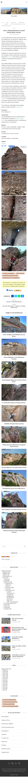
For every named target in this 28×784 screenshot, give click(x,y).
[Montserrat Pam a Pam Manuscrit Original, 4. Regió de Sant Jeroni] (5, 630)
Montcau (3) (10, 599)
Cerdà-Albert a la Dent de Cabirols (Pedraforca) (18, 655)
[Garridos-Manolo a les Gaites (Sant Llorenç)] (14, 457)
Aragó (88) (6, 580)
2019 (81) (5, 680)
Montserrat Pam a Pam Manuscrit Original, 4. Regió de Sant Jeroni (19, 629)
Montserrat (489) (10, 587)
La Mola (6, 24)
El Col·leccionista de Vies (7, 727)
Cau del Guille (18, 107)
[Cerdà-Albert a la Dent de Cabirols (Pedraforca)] (5, 657)
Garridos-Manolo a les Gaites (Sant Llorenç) (14, 467)
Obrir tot (3, 570)
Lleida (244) (7, 607)
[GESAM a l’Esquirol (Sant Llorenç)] (14, 413)
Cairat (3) (9, 591)
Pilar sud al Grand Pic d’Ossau (17, 619)
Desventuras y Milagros (7, 723)
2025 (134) (5, 671)
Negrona (3, 98)
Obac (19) (9, 600)
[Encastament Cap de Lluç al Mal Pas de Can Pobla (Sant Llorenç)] (14, 478)
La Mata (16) (10, 594)
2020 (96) (5, 678)
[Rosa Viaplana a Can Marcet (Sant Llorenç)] (14, 499)
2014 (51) (5, 687)
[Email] (12, 763)
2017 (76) (5, 683)
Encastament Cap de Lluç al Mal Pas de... (14, 488)
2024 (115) (5, 673)
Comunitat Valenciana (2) (10, 603)
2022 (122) (5, 675)
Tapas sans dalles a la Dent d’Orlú (19, 646)
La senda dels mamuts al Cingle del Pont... (14, 402)
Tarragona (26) (7, 608)
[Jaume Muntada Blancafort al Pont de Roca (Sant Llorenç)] (14, 369)
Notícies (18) (6, 575)
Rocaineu (3, 745)
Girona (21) (7, 606)
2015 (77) (5, 685)
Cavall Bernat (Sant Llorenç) (10, 275)
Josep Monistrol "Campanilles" (11, 277)
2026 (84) (5, 670)
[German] (7, 556)
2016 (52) (5, 684)
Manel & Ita (4, 741)
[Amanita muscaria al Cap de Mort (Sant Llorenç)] (14, 520)
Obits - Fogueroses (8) (12, 601)
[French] (5, 556)
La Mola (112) (10, 596)
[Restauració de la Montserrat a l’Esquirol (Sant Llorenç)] (14, 434)
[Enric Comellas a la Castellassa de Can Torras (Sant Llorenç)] (14, 324)
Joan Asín (3, 734)
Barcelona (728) (8, 582)
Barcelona (13, 22)
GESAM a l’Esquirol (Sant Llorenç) (14, 423)
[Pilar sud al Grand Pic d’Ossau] (5, 621)
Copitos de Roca (5, 720)
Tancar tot (8, 570)
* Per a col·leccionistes (10, 706)
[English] (4, 556)
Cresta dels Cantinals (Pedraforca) (17, 637)
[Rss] (16, 763)
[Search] (26, 2)
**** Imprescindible (9, 699)
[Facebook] (9, 763)
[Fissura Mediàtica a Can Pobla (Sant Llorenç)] (14, 347)
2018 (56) (5, 681)
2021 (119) (5, 677)
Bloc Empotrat (4, 716)
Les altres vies (5, 738)
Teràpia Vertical (5, 752)
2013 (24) (5, 688)
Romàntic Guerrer (5, 748)
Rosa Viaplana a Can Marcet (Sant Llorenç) (14, 509)
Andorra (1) (7, 579)
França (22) (7, 604)
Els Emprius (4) (10, 593)
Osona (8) (8, 589)
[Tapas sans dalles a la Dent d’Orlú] (5, 648)
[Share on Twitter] (15, 296)
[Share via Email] (22, 296)
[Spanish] (9, 556)
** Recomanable (8, 704)
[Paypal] (19, 763)
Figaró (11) (8, 584)
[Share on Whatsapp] (19, 296)
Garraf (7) (8, 586)
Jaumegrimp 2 (5, 730)
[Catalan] (2, 556)
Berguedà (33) (9, 583)
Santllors (3, 143)
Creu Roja (10, 56)
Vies (7, 22)
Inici (2, 22)
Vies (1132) (5, 577)
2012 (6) (5, 690)
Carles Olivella (20, 273)
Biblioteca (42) (6, 572)
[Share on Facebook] (12, 296)
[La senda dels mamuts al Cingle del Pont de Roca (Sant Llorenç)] (14, 392)
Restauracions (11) (7, 576)
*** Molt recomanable (8, 273)
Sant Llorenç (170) (10, 590)
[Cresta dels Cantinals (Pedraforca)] (5, 639)
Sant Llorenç (21, 22)
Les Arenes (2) (10, 597)
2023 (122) (5, 674)
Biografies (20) (6, 573)
